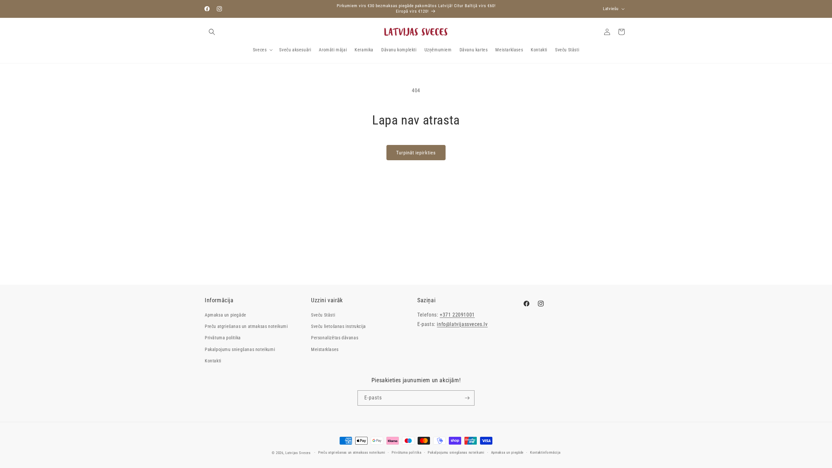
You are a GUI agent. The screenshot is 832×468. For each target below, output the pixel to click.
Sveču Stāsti (323, 315)
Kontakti (213, 360)
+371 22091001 (457, 315)
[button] (212, 32)
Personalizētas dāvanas (334, 337)
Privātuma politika (223, 337)
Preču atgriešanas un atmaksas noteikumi (246, 326)
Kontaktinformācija (545, 452)
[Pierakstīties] (467, 398)
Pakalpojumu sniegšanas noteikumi (240, 349)
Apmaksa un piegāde (225, 315)
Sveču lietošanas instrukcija (338, 326)
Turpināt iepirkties (416, 153)
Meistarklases (325, 349)
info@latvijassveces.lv (462, 324)
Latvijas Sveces (298, 453)
